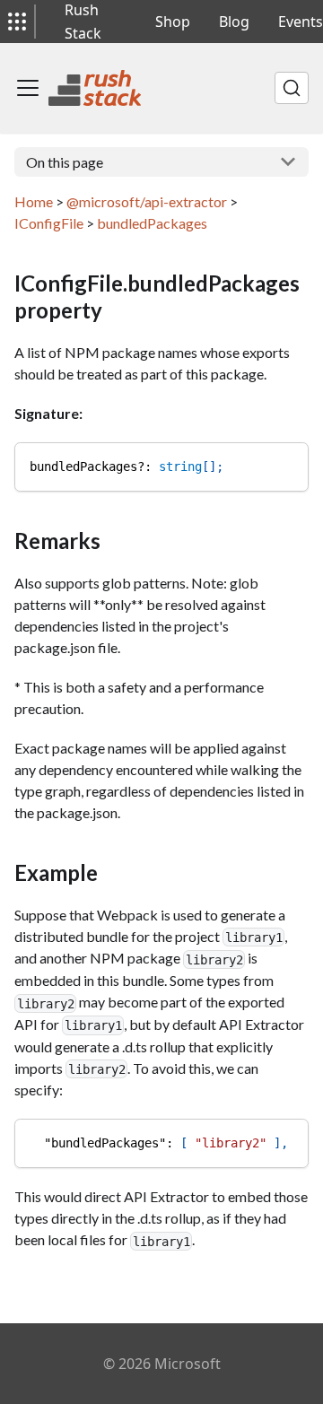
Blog (234, 21)
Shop (172, 21)
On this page (64, 161)
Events (300, 21)
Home (33, 201)
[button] (17, 21)
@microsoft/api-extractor (146, 201)
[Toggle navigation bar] (27, 87)
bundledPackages (152, 222)
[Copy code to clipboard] (286, 464)
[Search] (292, 88)
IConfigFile (48, 222)
